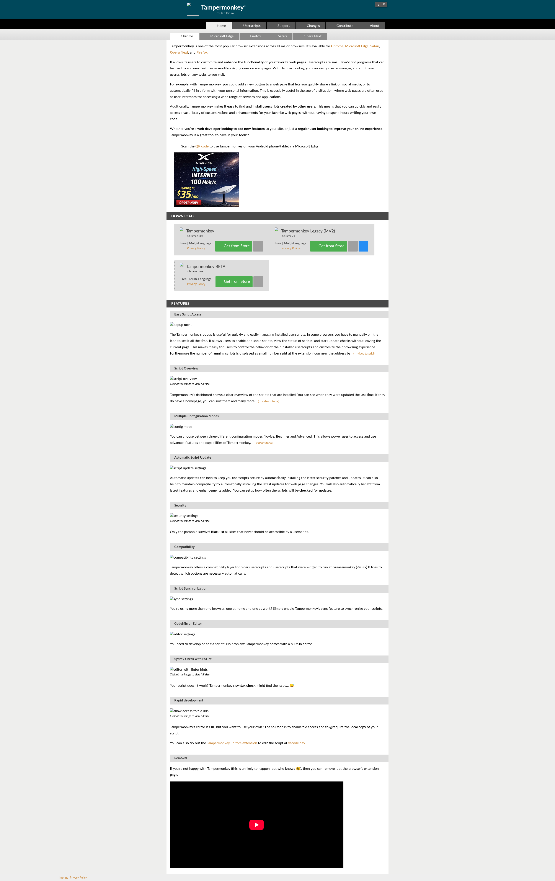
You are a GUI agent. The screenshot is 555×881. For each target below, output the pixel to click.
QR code (202, 146)
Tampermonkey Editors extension (232, 743)
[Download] (258, 246)
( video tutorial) (363, 353)
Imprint (63, 877)
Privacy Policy (196, 248)
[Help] (363, 246)
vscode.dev (296, 743)
